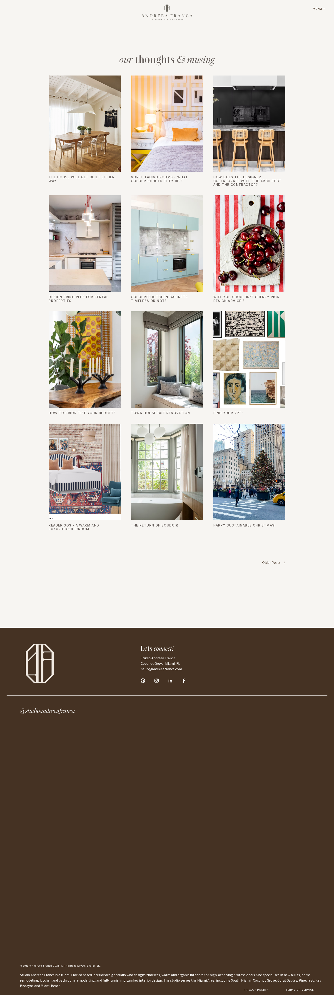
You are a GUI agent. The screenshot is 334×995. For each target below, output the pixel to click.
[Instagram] (156, 680)
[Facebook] (184, 680)
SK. (99, 965)
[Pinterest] (143, 680)
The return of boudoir (154, 525)
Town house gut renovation (160, 413)
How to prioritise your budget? (82, 413)
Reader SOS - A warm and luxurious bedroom (74, 527)
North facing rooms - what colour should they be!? (159, 179)
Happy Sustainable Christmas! (244, 525)
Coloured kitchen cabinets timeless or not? (159, 299)
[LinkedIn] (170, 680)
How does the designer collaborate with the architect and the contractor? (247, 181)
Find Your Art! (228, 413)
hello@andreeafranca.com (161, 669)
